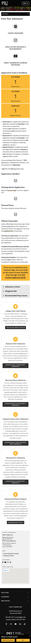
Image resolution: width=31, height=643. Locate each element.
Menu (24, 3)
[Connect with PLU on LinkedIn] (20, 624)
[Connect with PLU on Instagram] (11, 624)
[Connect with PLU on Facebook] (6, 624)
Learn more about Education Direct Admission (15, 404)
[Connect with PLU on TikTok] (24, 624)
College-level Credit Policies (14, 327)
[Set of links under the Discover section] (28, 593)
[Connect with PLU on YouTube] (15, 624)
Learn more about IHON (15, 522)
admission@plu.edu (11, 540)
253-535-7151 (10, 537)
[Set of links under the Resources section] (28, 601)
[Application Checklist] (15, 40)
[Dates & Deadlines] (15, 26)
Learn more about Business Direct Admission (15, 365)
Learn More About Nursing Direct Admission (15, 482)
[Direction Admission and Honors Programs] (15, 56)
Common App (11, 190)
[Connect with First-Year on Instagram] (10, 562)
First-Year (3, 9)
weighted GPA (8, 231)
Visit (23, 640)
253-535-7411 (9, 617)
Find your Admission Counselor (11, 553)
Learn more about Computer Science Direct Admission (15, 443)
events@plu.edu (20, 617)
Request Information (8, 555)
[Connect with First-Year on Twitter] (8, 562)
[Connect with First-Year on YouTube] (5, 562)
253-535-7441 (20, 619)
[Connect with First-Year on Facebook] (2, 562)
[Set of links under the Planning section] (28, 597)
